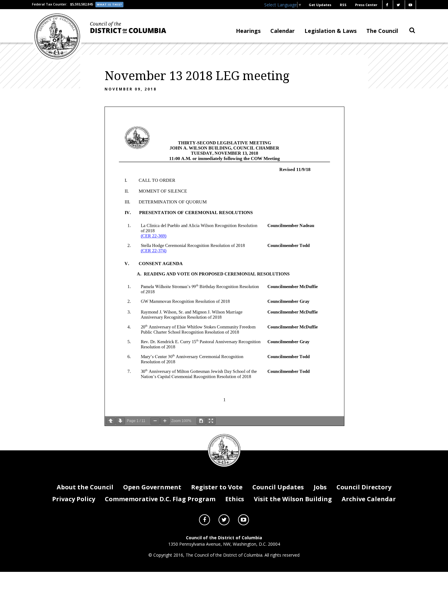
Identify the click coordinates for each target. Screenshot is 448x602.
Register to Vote (217, 487)
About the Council (85, 487)
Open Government (152, 487)
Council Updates (278, 487)
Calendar (282, 30)
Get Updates (320, 4)
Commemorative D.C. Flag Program (160, 499)
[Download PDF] (201, 420)
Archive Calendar (369, 499)
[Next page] (120, 420)
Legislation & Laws (330, 30)
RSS (343, 4)
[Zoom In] (164, 420)
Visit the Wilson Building (293, 499)
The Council (382, 30)
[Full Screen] (210, 420)
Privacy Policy (73, 499)
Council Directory (363, 487)
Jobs (320, 487)
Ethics (234, 499)
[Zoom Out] (155, 420)
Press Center (366, 4)
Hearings (248, 30)
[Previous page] (110, 420)
